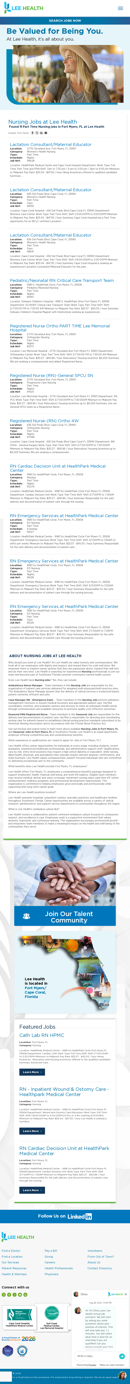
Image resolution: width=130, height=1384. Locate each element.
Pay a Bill (51, 1250)
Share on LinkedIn (41, 133)
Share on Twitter (37, 133)
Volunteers (95, 1250)
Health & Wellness (14, 1274)
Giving (49, 1256)
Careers (50, 1262)
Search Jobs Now (65, 21)
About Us (94, 1262)
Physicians (52, 1274)
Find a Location (12, 1256)
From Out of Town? (101, 1256)
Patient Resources (14, 1268)
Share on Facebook (32, 133)
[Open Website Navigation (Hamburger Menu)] (120, 8)
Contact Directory (100, 1268)
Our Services (10, 1262)
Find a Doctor (11, 1250)
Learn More (34, 1073)
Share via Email (45, 133)
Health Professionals (59, 1268)
